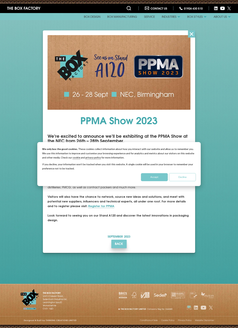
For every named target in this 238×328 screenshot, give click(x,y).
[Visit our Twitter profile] (229, 8)
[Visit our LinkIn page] (196, 308)
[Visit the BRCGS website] (123, 295)
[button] (171, 16)
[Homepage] (23, 8)
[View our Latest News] (189, 308)
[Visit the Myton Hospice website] (207, 295)
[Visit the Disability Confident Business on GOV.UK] (178, 295)
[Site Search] (129, 8)
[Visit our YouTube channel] (222, 8)
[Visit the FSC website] (134, 295)
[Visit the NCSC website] (193, 295)
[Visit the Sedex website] (160, 295)
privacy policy (93, 157)
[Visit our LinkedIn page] (216, 8)
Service (149, 16)
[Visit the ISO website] (145, 295)
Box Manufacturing (122, 16)
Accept (154, 176)
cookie (76, 157)
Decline (182, 176)
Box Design (92, 16)
